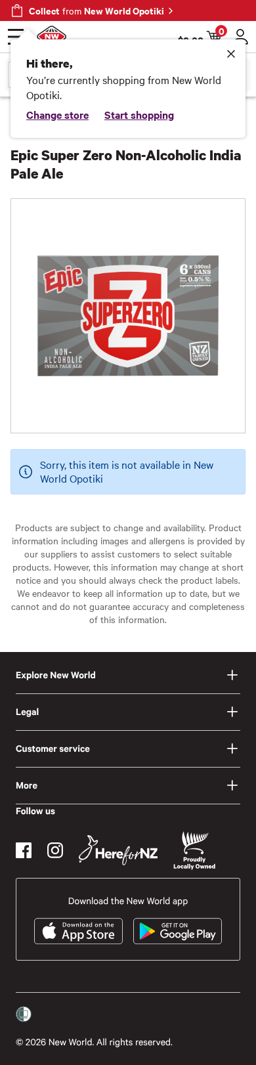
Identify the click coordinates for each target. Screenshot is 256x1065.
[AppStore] (78, 931)
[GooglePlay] (177, 931)
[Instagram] (55, 850)
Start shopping (139, 114)
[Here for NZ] (118, 850)
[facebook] (24, 850)
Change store (57, 114)
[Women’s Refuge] (24, 1014)
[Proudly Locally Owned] (194, 850)
